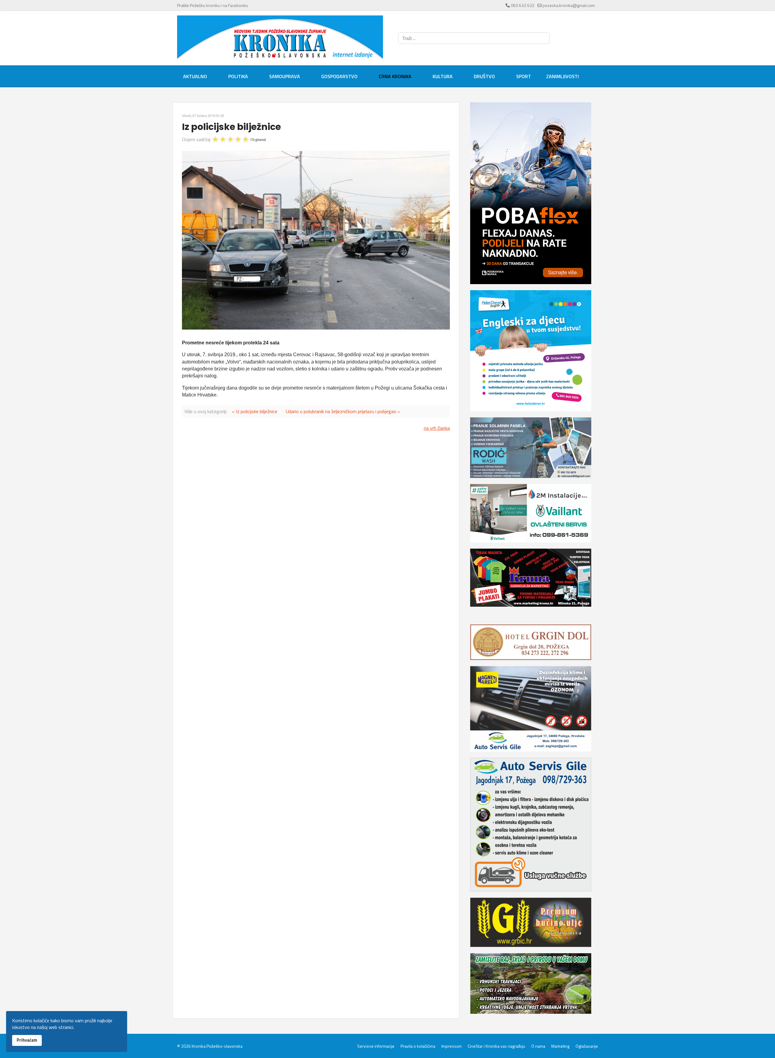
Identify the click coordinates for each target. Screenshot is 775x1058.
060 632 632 (522, 5)
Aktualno (195, 76)
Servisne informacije (375, 1046)
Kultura (443, 76)
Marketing (560, 1046)
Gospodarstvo (339, 76)
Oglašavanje (586, 1046)
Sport (523, 76)
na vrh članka (437, 428)
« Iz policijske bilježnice (254, 411)
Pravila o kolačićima (418, 1046)
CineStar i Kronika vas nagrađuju (496, 1046)
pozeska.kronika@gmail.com (568, 5)
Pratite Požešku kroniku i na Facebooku (212, 5)
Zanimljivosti (562, 76)
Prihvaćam (27, 1040)
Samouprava (284, 76)
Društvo (484, 76)
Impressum (451, 1046)
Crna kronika (395, 76)
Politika (238, 76)
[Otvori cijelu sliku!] (316, 240)
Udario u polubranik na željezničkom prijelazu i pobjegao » (343, 411)
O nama (538, 1046)
